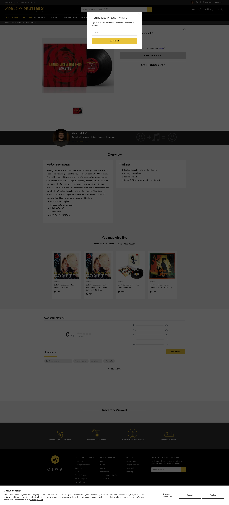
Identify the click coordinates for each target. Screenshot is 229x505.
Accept (190, 495)
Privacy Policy (36, 500)
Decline (213, 495)
